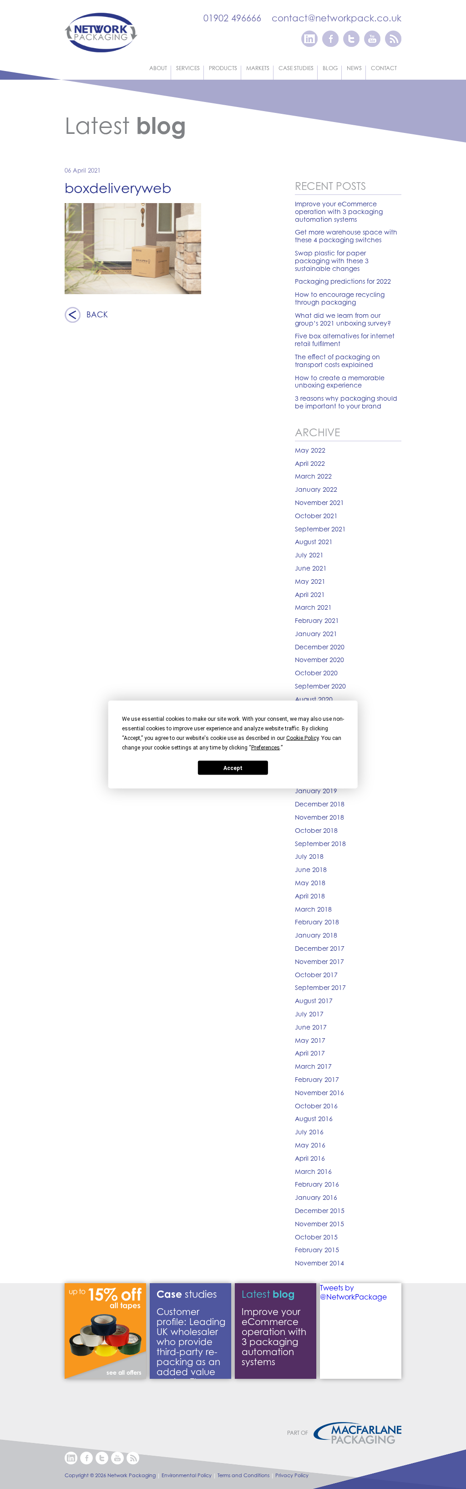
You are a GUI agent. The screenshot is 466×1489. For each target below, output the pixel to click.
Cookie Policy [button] (302, 738)
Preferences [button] (265, 747)
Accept (233, 768)
